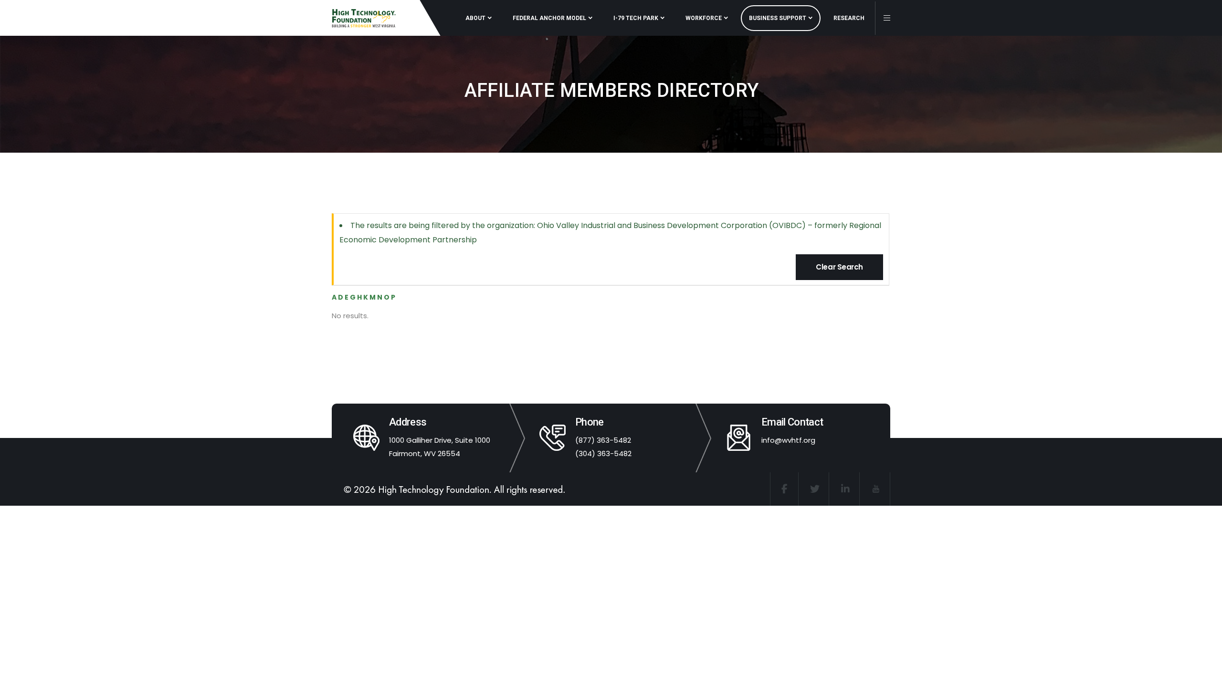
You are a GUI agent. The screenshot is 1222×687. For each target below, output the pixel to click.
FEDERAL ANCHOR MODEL (549, 18)
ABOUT (475, 18)
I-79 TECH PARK (635, 18)
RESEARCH (848, 18)
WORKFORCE (703, 18)
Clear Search (839, 267)
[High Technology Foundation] (364, 17)
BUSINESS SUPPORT (777, 18)
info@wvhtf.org (788, 440)
